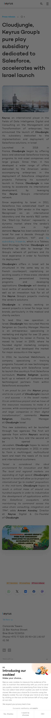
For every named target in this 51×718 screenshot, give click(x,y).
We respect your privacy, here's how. (16, 704)
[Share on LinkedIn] (25, 591)
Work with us (8, 659)
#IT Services (12, 583)
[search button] (41, 4)
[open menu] (47, 4)
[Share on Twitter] (17, 591)
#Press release (38, 583)
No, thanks (8, 714)
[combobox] (8, 620)
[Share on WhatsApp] (8, 591)
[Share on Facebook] (33, 591)
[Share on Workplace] (42, 591)
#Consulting (24, 583)
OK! (42, 714)
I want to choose (25, 714)
